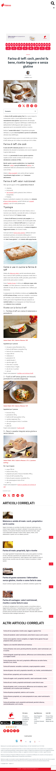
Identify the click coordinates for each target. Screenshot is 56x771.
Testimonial (37, 717)
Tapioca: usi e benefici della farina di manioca (18, 644)
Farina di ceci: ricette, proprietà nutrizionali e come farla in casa (23, 682)
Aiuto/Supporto (38, 716)
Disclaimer (25, 724)
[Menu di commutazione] (54, 7)
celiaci (12, 165)
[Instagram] (7, 730)
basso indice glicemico (11, 201)
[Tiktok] (17, 730)
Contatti (24, 723)
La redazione (25, 717)
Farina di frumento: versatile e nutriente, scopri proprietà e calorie (24, 666)
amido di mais (12, 283)
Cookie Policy (49, 717)
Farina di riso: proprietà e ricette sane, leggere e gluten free (22, 631)
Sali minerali (10, 192)
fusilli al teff (20, 428)
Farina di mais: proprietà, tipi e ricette (20, 550)
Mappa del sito (49, 721)
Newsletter (48, 719)
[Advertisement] (28, 21)
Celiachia (28, 54)
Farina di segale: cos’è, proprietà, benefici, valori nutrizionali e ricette (25, 678)
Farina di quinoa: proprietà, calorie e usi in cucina (19, 692)
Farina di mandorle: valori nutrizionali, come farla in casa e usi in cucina (26, 635)
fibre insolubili (13, 173)
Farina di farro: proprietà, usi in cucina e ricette (18, 674)
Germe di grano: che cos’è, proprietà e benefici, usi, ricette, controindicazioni (28, 670)
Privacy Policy (49, 716)
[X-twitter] (14, 730)
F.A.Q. (35, 719)
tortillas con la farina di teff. (25, 373)
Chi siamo (25, 716)
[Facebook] (4, 730)
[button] (19, 105)
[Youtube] (11, 730)
